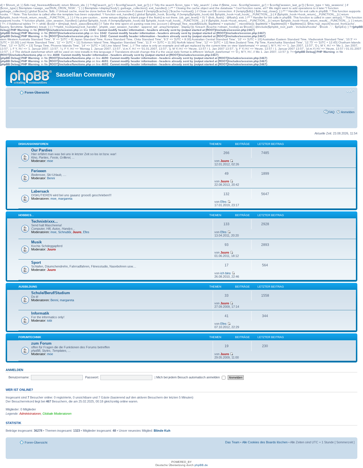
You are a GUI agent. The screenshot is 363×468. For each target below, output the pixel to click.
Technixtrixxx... (44, 221)
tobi (49, 320)
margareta (65, 198)
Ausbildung (27, 286)
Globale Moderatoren (57, 413)
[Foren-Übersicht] (31, 76)
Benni (51, 178)
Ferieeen (38, 171)
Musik (36, 242)
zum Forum (41, 343)
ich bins (225, 273)
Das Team (232, 442)
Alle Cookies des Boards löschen (265, 442)
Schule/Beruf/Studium (50, 293)
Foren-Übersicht (37, 92)
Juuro (224, 161)
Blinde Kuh (162, 430)
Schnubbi (64, 232)
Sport (36, 262)
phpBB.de (201, 465)
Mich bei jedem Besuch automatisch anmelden (188, 377)
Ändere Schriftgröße (350, 91)
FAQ (331, 112)
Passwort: (92, 377)
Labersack (40, 191)
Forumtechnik (29, 337)
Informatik (40, 313)
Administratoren (30, 413)
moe (50, 161)
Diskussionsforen (33, 144)
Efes (223, 201)
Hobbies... (26, 215)
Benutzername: (19, 377)
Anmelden (347, 112)
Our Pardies (41, 150)
